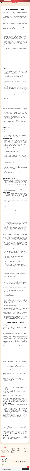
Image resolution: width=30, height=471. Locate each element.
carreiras (12, 449)
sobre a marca (13, 448)
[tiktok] (22, 461)
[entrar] (3, 3)
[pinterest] (20, 461)
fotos (18, 449)
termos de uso (13, 450)
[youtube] (18, 461)
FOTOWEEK (24, 0)
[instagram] (13, 461)
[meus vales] (27, 3)
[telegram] (26, 461)
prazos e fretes (26, 450)
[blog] (28, 461)
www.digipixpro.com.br (6, 27)
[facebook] (15, 461)
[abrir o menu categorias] (1, 3)
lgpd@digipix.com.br (12, 190)
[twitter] (17, 461)
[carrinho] (29, 3)
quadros (18, 450)
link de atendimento (22, 293)
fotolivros (18, 448)
